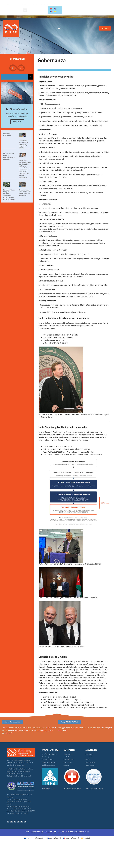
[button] (25, 10)
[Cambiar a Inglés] (55, 8)
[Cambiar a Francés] (51, 11)
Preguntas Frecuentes (7, 134)
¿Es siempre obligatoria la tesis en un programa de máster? (23, 144)
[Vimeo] (21, 822)
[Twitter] (8, 822)
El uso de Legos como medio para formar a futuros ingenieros (25, 192)
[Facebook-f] (11, 822)
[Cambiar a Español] (55, 11)
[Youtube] (18, 822)
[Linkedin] (15, 822)
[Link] (25, 822)
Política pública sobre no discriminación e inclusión (8, 156)
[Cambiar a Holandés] (51, 8)
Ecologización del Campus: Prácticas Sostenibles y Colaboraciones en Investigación (9, 194)
